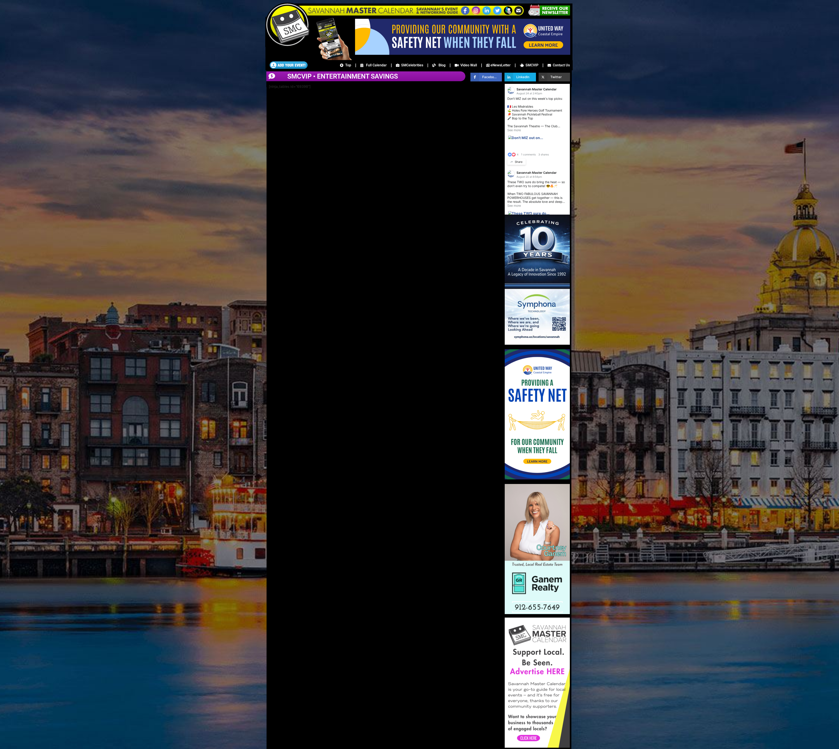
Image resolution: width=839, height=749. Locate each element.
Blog (441, 65)
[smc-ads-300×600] (537, 746)
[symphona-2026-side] (537, 343)
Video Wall (468, 65)
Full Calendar (375, 65)
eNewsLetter (500, 65)
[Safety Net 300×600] (537, 478)
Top (347, 65)
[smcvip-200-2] (331, 59)
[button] (508, 14)
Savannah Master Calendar (537, 89)
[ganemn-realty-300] (537, 613)
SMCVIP (531, 65)
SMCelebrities (411, 65)
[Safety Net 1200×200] (462, 53)
